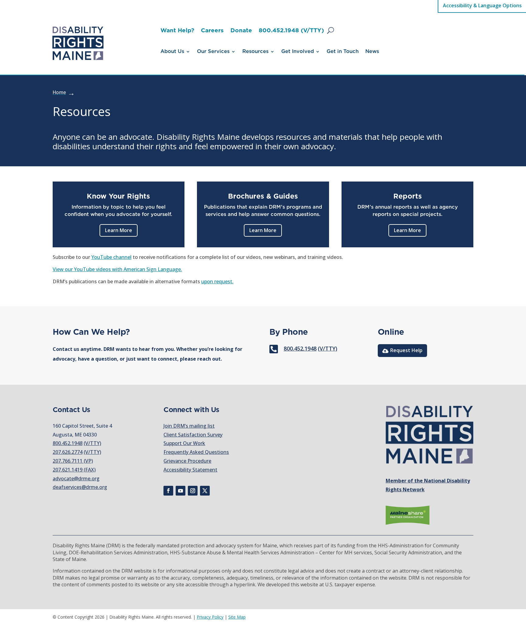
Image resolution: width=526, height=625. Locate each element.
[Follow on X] (205, 491)
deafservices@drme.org (80, 487)
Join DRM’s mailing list (189, 425)
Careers (212, 31)
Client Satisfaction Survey (193, 434)
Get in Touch (343, 51)
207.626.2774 (67, 452)
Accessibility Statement (190, 469)
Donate (241, 31)
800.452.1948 (300, 348)
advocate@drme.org (76, 478)
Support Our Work (184, 443)
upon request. (217, 281)
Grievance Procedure (187, 460)
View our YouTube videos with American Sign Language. (117, 269)
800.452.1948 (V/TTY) (291, 31)
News (372, 51)
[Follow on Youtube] (180, 491)
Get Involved (297, 51)
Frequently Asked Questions (196, 452)
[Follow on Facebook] (168, 491)
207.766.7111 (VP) (73, 460)
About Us (172, 51)
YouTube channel (111, 257)
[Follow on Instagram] (193, 491)
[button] (330, 30)
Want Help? (177, 31)
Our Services (213, 51)
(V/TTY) (327, 348)
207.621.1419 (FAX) (74, 469)
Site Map (237, 617)
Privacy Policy (210, 617)
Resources (255, 51)
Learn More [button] (118, 230)
